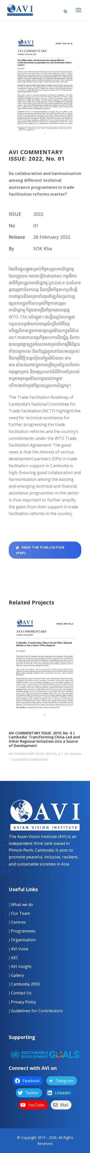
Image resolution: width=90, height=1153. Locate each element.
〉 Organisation (22, 940)
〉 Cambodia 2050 (24, 984)
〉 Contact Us (20, 993)
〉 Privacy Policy (22, 1002)
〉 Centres (17, 922)
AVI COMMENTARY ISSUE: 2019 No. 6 (34, 753)
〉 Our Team (19, 913)
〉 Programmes (22, 931)
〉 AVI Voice (18, 949)
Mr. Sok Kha (72, 753)
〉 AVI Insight (20, 966)
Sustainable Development (30, 759)
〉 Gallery (16, 975)
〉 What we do (21, 904)
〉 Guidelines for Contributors (36, 1011)
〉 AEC (13, 957)
